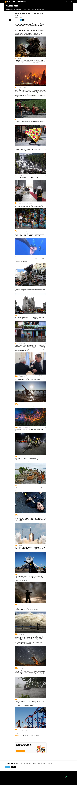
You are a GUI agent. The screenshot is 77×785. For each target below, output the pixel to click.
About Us (6, 772)
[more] (45, 58)
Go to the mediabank (29, 175)
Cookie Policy (27, 772)
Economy (34, 763)
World (21, 763)
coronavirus (31, 735)
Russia (30, 763)
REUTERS (19, 58)
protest (37, 735)
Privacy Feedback (39, 772)
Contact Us (21, 772)
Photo (20, 735)
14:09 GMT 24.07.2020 (19, 17)
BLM (23, 735)
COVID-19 (26, 735)
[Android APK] (68, 777)
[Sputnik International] (10, 2)
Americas (26, 763)
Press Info (11, 772)
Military (38, 763)
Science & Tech (44, 763)
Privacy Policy (32, 772)
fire (34, 735)
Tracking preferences (46, 772)
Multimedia (17, 735)
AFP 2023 (20, 87)
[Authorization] (66, 2)
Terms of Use (16, 772)
